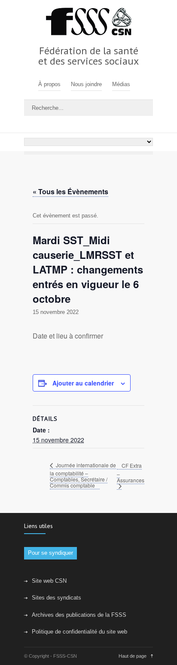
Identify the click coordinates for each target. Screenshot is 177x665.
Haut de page (132, 656)
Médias (121, 84)
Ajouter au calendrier (83, 383)
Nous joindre (86, 84)
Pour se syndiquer (50, 553)
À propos (49, 84)
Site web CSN (49, 581)
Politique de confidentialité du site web (79, 631)
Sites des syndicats (56, 597)
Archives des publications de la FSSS (79, 615)
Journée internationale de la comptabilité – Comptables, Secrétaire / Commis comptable (83, 475)
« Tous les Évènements (70, 191)
